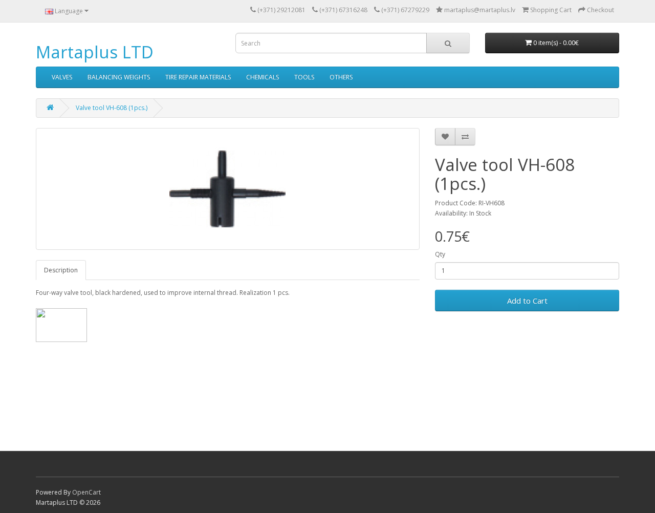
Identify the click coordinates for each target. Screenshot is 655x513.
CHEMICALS (262, 77)
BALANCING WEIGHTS (119, 77)
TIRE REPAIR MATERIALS (198, 77)
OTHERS (341, 77)
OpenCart (86, 492)
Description (61, 270)
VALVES (62, 77)
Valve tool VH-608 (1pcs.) (111, 107)
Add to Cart (527, 300)
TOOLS (304, 77)
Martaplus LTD (95, 51)
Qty (440, 254)
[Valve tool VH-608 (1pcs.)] (228, 189)
